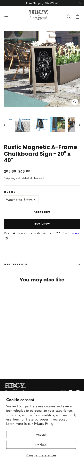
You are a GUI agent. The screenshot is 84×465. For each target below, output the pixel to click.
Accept (41, 434)
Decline (41, 444)
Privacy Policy (44, 423)
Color (10, 191)
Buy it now (42, 224)
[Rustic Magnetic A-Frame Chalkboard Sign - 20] (6, 359)
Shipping (9, 178)
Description (15, 264)
